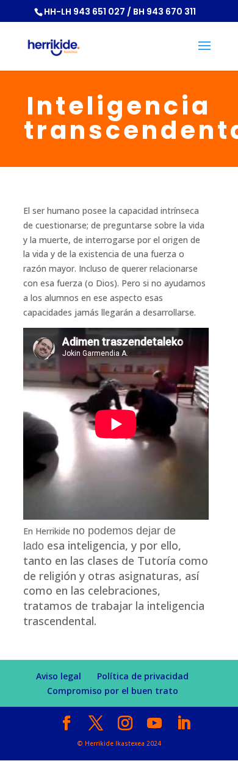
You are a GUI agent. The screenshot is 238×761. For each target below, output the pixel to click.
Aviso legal (58, 676)
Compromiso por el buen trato (112, 690)
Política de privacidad (143, 676)
